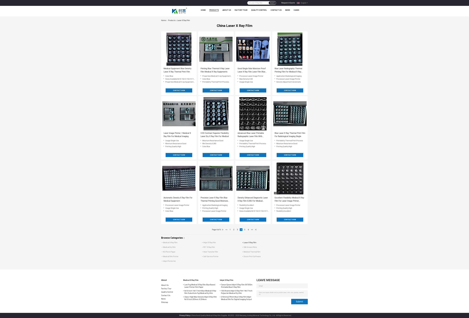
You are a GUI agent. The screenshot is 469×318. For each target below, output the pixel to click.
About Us (226, 10)
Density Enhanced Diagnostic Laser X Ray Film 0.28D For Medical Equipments (253, 200)
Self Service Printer (211, 256)
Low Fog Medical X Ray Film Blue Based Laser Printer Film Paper (199, 286)
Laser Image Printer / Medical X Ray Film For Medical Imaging (177, 134)
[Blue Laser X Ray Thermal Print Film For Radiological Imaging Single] (290, 113)
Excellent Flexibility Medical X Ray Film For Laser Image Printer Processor (289, 200)
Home (203, 10)
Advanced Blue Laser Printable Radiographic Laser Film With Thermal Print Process (251, 135)
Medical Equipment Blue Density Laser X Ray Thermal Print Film (177, 70)
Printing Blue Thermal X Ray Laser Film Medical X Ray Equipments (215, 70)
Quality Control (259, 10)
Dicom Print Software (252, 256)
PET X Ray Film (209, 247)
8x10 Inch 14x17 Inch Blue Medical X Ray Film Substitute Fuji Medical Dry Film (200, 292)
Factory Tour (241, 10)
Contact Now (179, 90)
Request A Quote (288, 3)
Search (272, 3)
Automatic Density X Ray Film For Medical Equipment (178, 199)
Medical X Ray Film (170, 243)
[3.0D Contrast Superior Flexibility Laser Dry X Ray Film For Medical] (216, 113)
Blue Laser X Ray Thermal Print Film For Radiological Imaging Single (290, 134)
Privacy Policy (184, 315)
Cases (296, 10)
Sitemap (164, 302)
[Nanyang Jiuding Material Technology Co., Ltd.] (179, 10)
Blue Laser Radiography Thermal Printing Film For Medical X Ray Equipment (288, 70)
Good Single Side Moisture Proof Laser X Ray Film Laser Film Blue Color (252, 70)
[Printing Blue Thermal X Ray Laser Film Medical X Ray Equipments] (216, 49)
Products (214, 10)
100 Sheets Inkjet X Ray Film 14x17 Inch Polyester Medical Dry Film (236, 292)
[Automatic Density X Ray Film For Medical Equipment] (179, 178)
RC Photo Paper (169, 252)
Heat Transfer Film (210, 252)
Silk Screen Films (250, 247)
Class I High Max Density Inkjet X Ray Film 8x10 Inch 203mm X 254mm (200, 298)
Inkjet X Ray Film (209, 243)
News (287, 10)
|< (222, 230)
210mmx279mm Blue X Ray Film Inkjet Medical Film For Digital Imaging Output (236, 298)
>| (255, 230)
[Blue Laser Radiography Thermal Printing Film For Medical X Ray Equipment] (290, 49)
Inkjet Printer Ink (169, 261)
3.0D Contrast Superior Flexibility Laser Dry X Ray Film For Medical (215, 134)
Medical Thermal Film (252, 252)
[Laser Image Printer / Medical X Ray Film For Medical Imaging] (179, 113)
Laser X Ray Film (250, 243)
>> (252, 230)
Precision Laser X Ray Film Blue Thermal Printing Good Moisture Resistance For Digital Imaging (214, 200)
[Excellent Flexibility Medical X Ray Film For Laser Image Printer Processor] (290, 178)
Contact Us (276, 10)
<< (226, 230)
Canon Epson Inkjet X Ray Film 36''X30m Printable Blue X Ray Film (236, 286)
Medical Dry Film (169, 247)
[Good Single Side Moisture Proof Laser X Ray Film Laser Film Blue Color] (253, 49)
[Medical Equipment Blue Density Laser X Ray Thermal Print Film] (179, 49)
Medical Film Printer (170, 256)
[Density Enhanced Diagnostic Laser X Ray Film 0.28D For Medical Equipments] (253, 178)
